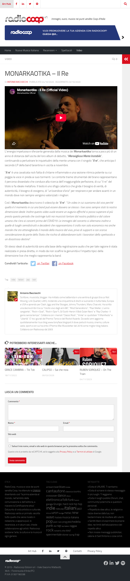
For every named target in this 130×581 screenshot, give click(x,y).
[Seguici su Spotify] (123, 563)
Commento (14, 401)
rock (34, 280)
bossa (68, 487)
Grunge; (57, 504)
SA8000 (36, 490)
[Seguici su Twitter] (117, 563)
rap (59, 526)
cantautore (55, 491)
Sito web (12, 434)
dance (62, 495)
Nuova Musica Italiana (27, 50)
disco (68, 496)
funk (71, 500)
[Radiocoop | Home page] (26, 19)
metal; (67, 512)
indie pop (60, 508)
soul (68, 530)
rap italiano (65, 526)
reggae (73, 525)
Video (79, 50)
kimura (48, 513)
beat (56, 487)
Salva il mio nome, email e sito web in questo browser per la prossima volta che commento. (55, 446)
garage (49, 504)
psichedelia (74, 521)
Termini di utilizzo (84, 451)
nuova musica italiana (67, 517)
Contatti (77, 551)
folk (65, 500)
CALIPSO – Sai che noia (55, 369)
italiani (21, 280)
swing (71, 535)
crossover (51, 495)
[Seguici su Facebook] (106, 563)
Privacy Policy (66, 451)
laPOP (55, 513)
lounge (61, 513)
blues (62, 487)
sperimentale (54, 534)
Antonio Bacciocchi (17, 82)
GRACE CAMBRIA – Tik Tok (20, 369)
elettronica (54, 500)
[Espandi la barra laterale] (126, 59)
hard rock (68, 504)
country (77, 491)
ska (63, 530)
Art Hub (6, 3)
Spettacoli (66, 50)
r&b (54, 526)
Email (66, 423)
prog (64, 521)
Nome (11, 423)
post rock (57, 522)
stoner (65, 534)
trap (77, 534)
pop (28, 280)
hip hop (78, 504)
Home (8, 50)
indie (13, 280)
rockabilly (58, 531)
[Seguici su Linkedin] (111, 563)
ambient (50, 487)
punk (49, 526)
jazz (79, 508)
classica (69, 491)
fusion (76, 500)
